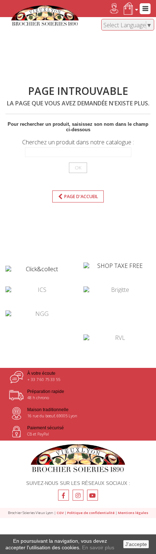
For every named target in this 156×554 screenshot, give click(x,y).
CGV (60, 512)
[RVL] (117, 337)
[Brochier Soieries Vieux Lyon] (45, 16)
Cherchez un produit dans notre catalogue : (78, 142)
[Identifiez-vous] (107, 8)
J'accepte (136, 544)
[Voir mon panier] (129, 8)
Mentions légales (133, 512)
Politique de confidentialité (91, 512)
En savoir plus (98, 547)
